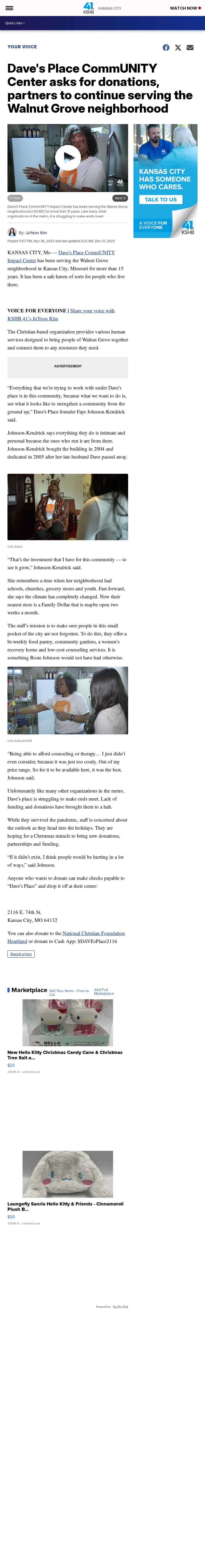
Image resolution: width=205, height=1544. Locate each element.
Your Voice (22, 46)
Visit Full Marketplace (104, 992)
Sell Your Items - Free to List (69, 993)
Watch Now (184, 8)
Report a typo (21, 954)
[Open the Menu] (9, 8)
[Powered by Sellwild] (120, 1307)
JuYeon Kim (36, 232)
